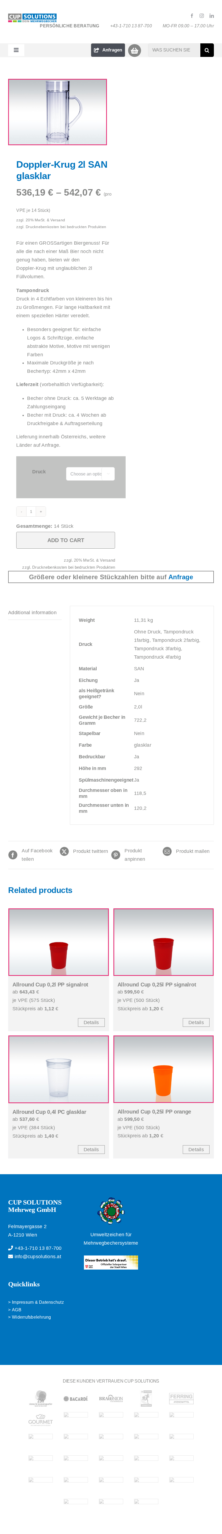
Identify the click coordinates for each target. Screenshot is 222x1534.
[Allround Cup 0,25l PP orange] (163, 1069)
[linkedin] (212, 16)
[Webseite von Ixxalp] (75, 1420)
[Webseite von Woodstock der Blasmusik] (181, 1463)
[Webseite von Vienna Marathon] (111, 1485)
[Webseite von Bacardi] (75, 1398)
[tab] (35, 613)
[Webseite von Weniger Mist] (75, 1507)
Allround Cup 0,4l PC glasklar (49, 1112)
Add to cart (65, 540)
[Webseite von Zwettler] (40, 1485)
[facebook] (192, 16)
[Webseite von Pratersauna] (146, 1442)
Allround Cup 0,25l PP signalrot (156, 985)
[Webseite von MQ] (181, 1420)
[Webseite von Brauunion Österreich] (111, 1398)
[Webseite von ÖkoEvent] (181, 1442)
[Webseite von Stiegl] (75, 1485)
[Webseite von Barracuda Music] (146, 1463)
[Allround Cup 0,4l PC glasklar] (58, 1069)
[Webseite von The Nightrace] (40, 1442)
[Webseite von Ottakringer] (111, 1442)
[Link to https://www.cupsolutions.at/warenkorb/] (134, 50)
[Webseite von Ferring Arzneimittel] (181, 1398)
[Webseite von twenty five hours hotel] (40, 1398)
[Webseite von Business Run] (146, 1398)
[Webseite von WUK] (111, 1507)
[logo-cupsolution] (32, 16)
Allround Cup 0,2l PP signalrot (50, 985)
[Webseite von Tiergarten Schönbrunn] (146, 1485)
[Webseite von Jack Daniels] (111, 1420)
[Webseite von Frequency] (111, 1463)
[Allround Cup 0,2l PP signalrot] (58, 942)
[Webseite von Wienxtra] (146, 1507)
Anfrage (180, 577)
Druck (39, 471)
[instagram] (202, 16)
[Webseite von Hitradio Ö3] (75, 1442)
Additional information (32, 612)
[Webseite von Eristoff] (75, 1463)
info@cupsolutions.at (37, 1256)
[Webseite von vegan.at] (181, 1485)
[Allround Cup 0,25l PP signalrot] (163, 942)
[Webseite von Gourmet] (40, 1420)
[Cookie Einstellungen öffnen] (11, 1527)
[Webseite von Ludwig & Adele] (146, 1420)
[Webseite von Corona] (40, 1463)
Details (91, 1022)
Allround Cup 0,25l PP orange (154, 1112)
